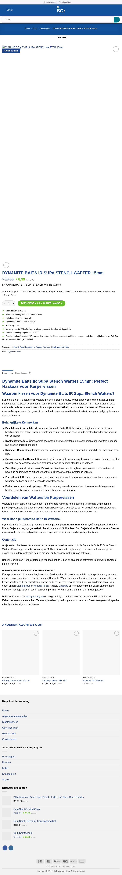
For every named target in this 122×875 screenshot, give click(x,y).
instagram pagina (34, 596)
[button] (7, 10)
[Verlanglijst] (108, 10)
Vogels (6, 779)
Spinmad (63, 586)
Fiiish (46, 586)
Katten (5, 768)
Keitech (38, 586)
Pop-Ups (46, 347)
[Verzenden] (117, 19)
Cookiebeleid (9, 739)
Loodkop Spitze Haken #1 (54, 680)
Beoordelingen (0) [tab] (23, 373)
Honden (6, 762)
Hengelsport (45, 28)
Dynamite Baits (14, 352)
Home (27, 28)
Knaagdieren (9, 774)
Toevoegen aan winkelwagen (41, 303)
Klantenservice (50, 2)
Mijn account (9, 733)
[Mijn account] (113, 10)
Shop (35, 28)
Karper (38, 347)
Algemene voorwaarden (15, 716)
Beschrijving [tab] (7, 373)
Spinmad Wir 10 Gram (93, 680)
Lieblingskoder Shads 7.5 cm (15, 680)
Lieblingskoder (24, 586)
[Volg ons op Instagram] (77, 2)
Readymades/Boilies (60, 347)
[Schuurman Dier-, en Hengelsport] (61, 10)
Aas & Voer (18, 347)
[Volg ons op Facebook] (74, 2)
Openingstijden (65, 2)
